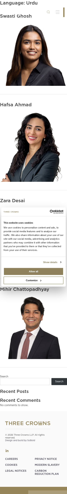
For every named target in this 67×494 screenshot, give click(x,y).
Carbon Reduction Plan (47, 472)
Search (4, 376)
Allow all (33, 271)
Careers (11, 458)
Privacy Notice (46, 458)
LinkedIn (7, 450)
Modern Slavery (47, 464)
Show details (50, 262)
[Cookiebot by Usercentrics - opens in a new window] (49, 212)
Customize (32, 280)
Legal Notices (15, 470)
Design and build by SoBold (20, 440)
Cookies (11, 464)
